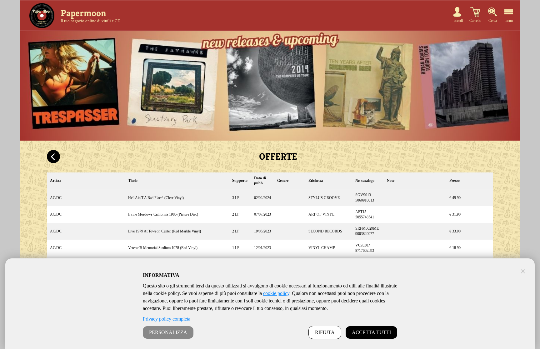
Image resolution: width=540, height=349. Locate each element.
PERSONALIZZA (168, 332)
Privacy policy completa (166, 319)
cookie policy (276, 293)
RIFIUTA (325, 332)
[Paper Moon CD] (41, 15)
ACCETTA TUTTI (371, 332)
